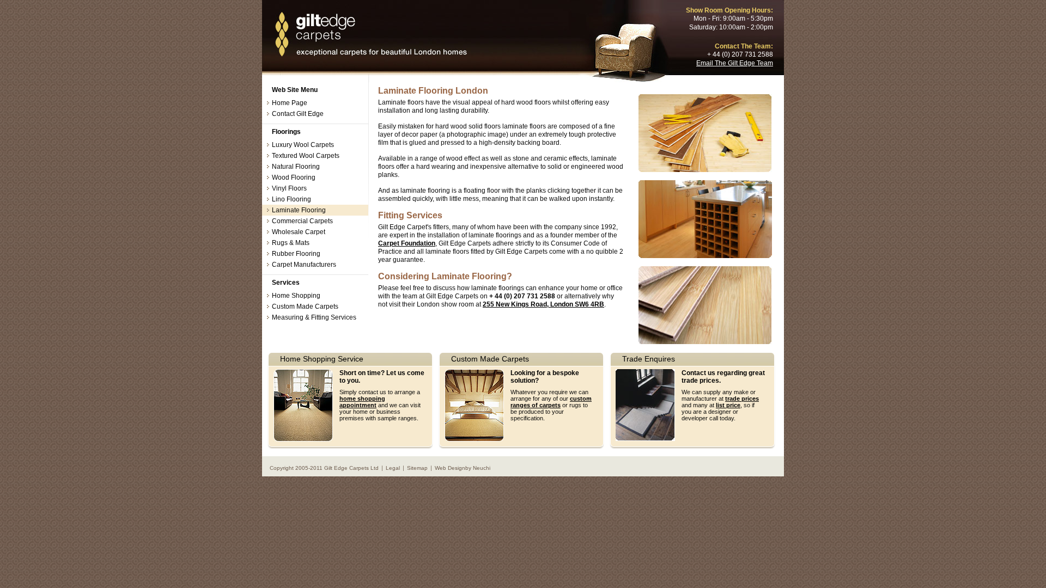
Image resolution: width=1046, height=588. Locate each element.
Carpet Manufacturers (304, 264)
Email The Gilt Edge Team (734, 63)
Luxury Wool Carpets (303, 145)
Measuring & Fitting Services (314, 317)
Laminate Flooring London (370, 35)
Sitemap (417, 468)
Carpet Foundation (406, 243)
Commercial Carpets (302, 221)
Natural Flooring (296, 166)
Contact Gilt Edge (298, 114)
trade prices (742, 398)
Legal (393, 468)
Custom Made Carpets (305, 306)
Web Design (450, 468)
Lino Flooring (291, 199)
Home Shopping (296, 295)
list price (728, 405)
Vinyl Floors (289, 188)
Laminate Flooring (299, 210)
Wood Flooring (293, 177)
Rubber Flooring (296, 254)
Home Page (289, 103)
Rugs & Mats (290, 243)
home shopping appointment (362, 401)
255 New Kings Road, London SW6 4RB (543, 304)
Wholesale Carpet (298, 232)
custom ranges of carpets (551, 401)
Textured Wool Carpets (305, 156)
